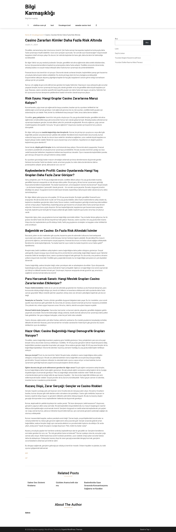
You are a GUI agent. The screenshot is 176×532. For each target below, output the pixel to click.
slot (26, 453)
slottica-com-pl (39, 25)
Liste (117, 49)
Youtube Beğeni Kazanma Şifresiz (128, 58)
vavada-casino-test (83, 25)
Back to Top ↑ (145, 529)
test (52, 25)
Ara (116, 39)
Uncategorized (65, 25)
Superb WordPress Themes (71, 529)
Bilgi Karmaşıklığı (40, 10)
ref (26, 458)
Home (27, 35)
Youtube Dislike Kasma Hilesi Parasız (129, 62)
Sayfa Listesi (120, 53)
